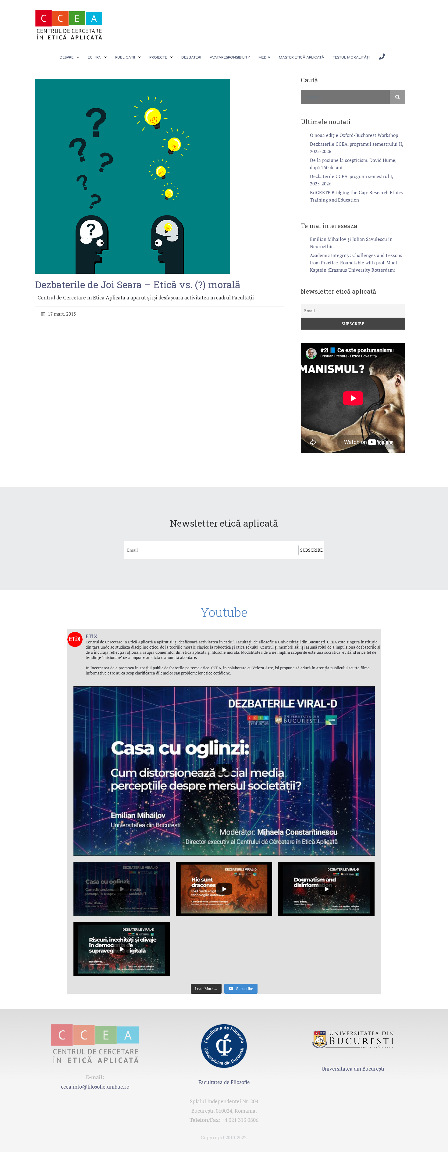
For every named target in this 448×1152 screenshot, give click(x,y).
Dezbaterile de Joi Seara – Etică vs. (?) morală (137, 284)
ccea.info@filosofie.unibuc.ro (95, 1086)
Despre (66, 57)
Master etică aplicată (301, 57)
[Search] (397, 97)
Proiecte (158, 57)
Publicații (125, 57)
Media (264, 57)
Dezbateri (191, 57)
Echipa (94, 57)
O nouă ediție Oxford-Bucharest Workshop (354, 135)
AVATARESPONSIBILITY (230, 57)
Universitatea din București (353, 1068)
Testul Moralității (351, 57)
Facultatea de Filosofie (224, 1082)
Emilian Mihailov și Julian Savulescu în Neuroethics (351, 242)
